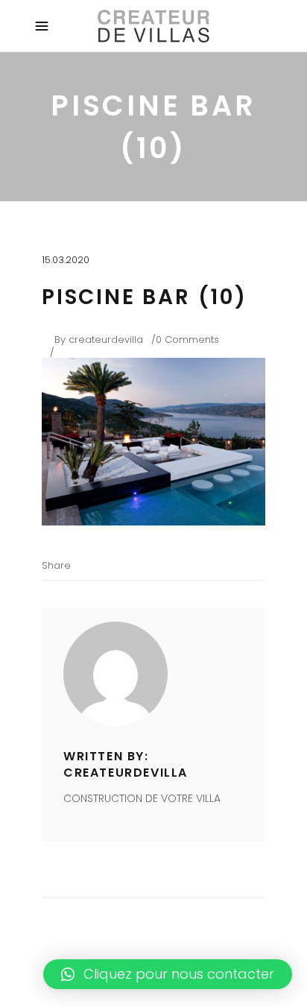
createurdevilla (106, 339)
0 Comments (187, 339)
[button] (167, 974)
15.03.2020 (65, 260)
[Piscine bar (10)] (153, 674)
